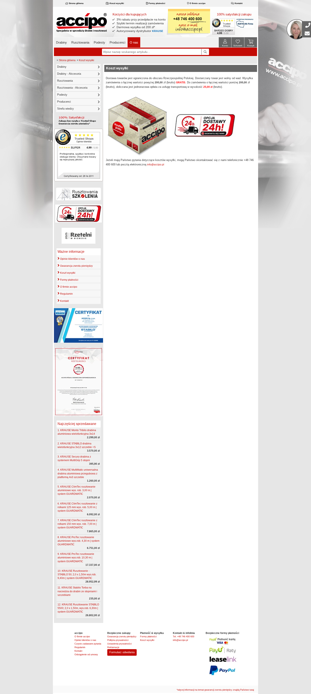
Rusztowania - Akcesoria (72, 87)
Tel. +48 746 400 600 (183, 636)
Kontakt (238, 3)
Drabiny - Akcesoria (69, 73)
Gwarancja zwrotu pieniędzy (76, 265)
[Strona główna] (81, 22)
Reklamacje (113, 647)
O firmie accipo (197, 3)
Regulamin (66, 293)
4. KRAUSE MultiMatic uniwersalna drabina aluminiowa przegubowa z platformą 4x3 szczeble (78, 473)
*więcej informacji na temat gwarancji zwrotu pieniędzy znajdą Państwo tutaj (215, 690)
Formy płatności (156, 3)
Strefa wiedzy (65, 108)
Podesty (99, 42)
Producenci (117, 42)
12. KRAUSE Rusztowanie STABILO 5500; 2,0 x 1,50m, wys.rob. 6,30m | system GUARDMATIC (78, 608)
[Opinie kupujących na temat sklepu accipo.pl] (78, 154)
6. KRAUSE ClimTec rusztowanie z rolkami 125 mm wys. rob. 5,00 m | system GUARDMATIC (77, 507)
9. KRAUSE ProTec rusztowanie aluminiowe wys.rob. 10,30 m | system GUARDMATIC (76, 557)
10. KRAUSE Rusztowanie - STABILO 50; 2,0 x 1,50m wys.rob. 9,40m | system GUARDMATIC (77, 574)
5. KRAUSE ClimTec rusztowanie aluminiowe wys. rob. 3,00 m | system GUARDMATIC (76, 490)
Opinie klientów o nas (72, 258)
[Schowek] (237, 42)
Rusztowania (80, 42)
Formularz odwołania (122, 652)
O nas (134, 42)
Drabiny (61, 42)
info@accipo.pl (155, 164)
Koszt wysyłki (116, 3)
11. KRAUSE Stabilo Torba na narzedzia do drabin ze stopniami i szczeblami (77, 591)
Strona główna (76, 3)
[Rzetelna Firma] (245, 23)
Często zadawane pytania (87, 643)
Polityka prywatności (117, 640)
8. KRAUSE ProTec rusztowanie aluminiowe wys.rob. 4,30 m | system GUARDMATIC (78, 541)
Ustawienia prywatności (119, 643)
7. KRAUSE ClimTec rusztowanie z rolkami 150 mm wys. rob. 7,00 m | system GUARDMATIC (77, 524)
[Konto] (225, 42)
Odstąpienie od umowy (86, 654)
